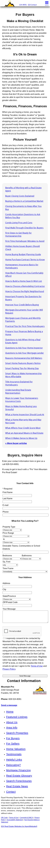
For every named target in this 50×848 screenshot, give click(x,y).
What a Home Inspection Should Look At (24, 414)
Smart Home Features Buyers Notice (23, 363)
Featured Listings (16, 716)
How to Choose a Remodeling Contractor (25, 286)
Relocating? (13, 764)
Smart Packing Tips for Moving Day (22, 368)
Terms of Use (37, 666)
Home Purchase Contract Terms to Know (25, 259)
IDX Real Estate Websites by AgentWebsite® (19, 826)
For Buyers (13, 738)
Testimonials (14, 754)
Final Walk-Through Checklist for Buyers (24, 227)
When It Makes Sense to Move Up (21, 438)
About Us (11, 722)
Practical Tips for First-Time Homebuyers (25, 326)
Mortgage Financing (18, 770)
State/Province (9, 596)
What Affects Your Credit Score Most (23, 427)
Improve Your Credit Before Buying (22, 304)
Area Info (11, 727)
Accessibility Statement (15, 820)
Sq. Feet (6, 562)
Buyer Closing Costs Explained (19, 195)
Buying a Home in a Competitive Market (24, 201)
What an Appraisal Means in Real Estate (24, 433)
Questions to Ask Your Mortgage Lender (24, 353)
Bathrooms (27, 555)
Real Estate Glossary (19, 775)
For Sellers (12, 743)
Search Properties (17, 732)
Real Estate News (17, 786)
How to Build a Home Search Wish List (23, 281)
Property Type (9, 527)
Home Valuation (16, 748)
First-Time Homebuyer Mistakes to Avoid (24, 241)
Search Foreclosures (19, 780)
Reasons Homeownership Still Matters (23, 358)
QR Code (4, 817)
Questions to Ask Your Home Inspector (24, 347)
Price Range (8, 533)
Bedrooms (7, 555)
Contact (11, 791)
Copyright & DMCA (26, 817)
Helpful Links (14, 759)
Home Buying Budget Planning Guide (23, 254)
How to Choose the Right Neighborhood (24, 291)
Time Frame (8, 568)
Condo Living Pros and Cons (18, 222)
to (4, 539)
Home (9, 711)
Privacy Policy (9, 669)
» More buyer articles (16, 443)
